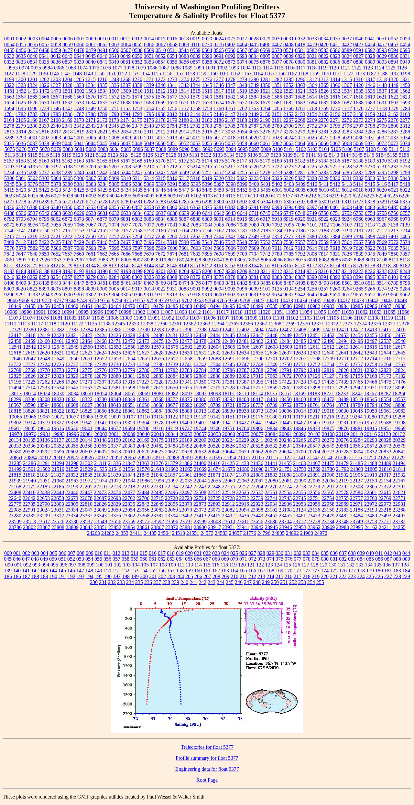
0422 (347, 44)
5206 (102, 166)
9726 (47, 300)
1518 (230, 91)
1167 (292, 73)
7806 (312, 254)
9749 (82, 300)
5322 (242, 178)
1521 (265, 91)
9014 (125, 288)
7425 (55, 242)
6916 (253, 219)
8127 (55, 265)
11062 (361, 312)
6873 (79, 219)
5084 (114, 149)
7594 (102, 248)
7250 (90, 236)
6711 (254, 213)
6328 (370, 201)
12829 (71, 376)
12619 (29, 352)
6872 (67, 219)
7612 (288, 248)
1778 (381, 108)
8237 (393, 271)
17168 (370, 376)
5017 (218, 137)
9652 (347, 294)
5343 (405, 178)
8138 (102, 265)
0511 (172, 50)
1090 (199, 67)
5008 (114, 137)
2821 (102, 131)
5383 (91, 184)
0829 (381, 56)
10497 (242, 306)
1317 (370, 79)
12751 (299, 364)
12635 (256, 352)
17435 (327, 382)
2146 (218, 114)
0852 (137, 62)
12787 (242, 370)
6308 (312, 201)
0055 (21, 44)
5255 (242, 172)
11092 (167, 318)
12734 (142, 364)
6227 (9, 201)
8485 (265, 283)
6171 (276, 195)
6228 (21, 201)
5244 (125, 172)
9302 (91, 294)
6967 (381, 219)
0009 (91, 38)
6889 (207, 219)
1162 (235, 73)
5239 (67, 172)
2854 (126, 131)
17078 (299, 376)
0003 (32, 38)
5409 (300, 184)
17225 (29, 382)
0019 (195, 38)
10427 (258, 300)
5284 (335, 172)
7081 (172, 225)
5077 (33, 149)
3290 (21, 137)
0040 (358, 38)
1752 (125, 108)
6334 (393, 201)
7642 (9, 254)
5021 (265, 137)
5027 (323, 137)
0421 (335, 44)
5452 (242, 190)
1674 (218, 102)
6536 (21, 213)
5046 (114, 143)
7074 (114, 225)
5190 (381, 161)
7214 (405, 230)
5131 (194, 155)
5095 (242, 149)
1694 (9, 108)
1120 (334, 67)
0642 (55, 56)
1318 (381, 79)
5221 (265, 166)
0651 (149, 56)
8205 (196, 271)
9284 (405, 288)
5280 (288, 172)
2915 (195, 131)
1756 (172, 108)
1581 (218, 97)
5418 (405, 184)
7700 (242, 254)
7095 (289, 225)
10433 (286, 300)
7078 (137, 225)
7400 (381, 236)
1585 (265, 97)
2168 (55, 120)
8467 (149, 283)
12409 (314, 329)
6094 (114, 195)
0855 (172, 62)
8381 (253, 277)
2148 (242, 114)
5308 (102, 178)
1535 (358, 91)
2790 (288, 126)
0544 (184, 50)
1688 (358, 102)
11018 (236, 312)
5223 (288, 166)
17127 (327, 376)
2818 (67, 131)
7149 (32, 230)
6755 (381, 213)
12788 (256, 370)
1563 (9, 97)
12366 (246, 323)
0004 (44, 38)
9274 (381, 288)
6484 (381, 207)
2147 (230, 114)
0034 (323, 38)
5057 (230, 143)
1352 (288, 85)
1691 (381, 102)
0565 (218, 50)
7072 (102, 225)
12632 (214, 352)
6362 (195, 207)
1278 (230, 79)
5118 (55, 155)
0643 (67, 56)
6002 (289, 190)
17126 (313, 376)
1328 (67, 85)
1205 (79, 79)
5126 (148, 155)
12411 (342, 329)
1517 (218, 91)
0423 (358, 44)
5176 (230, 161)
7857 (405, 254)
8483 (254, 283)
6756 (393, 213)
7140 (9, 230)
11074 (28, 318)
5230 (370, 166)
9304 (114, 294)
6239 (44, 201)
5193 (9, 166)
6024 (21, 195)
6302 (242, 201)
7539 (195, 242)
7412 (21, 242)
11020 (264, 312)
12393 (157, 329)
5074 (405, 143)
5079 (56, 149)
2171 (90, 120)
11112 (10, 323)
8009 (149, 259)
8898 (79, 288)
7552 (265, 242)
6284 (172, 201)
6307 (300, 201)
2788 (265, 126)
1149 (88, 73)
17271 (86, 382)
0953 (12, 67)
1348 (242, 85)
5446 (172, 190)
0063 (114, 44)
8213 (288, 271)
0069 (184, 44)
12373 (346, 323)
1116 (290, 67)
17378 (214, 382)
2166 (32, 120)
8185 (32, 271)
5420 (21, 190)
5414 (358, 184)
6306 (289, 201)
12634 (242, 352)
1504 (102, 91)
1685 (323, 102)
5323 (253, 178)
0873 (230, 62)
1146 (54, 73)
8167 (288, 265)
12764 (384, 364)
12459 (29, 341)
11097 (223, 318)
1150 (99, 73)
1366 (335, 85)
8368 (172, 277)
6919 (288, 219)
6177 (288, 195)
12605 (228, 347)
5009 (126, 137)
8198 (126, 271)
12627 (142, 352)
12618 (14, 352)
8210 (254, 271)
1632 (67, 102)
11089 (126, 318)
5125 (136, 155)
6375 (207, 207)
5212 (172, 166)
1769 (323, 108)
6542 (44, 213)
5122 (101, 155)
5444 (149, 190)
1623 (405, 97)
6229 (32, 201)
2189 (253, 120)
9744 (70, 300)
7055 (56, 225)
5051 (172, 143)
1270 (137, 79)
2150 (265, 114)
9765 (222, 300)
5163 (79, 161)
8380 (242, 277)
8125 (32, 265)
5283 (323, 172)
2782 (195, 126)
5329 (323, 178)
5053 (195, 143)
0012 (125, 38)
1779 (393, 108)
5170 (160, 161)
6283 (161, 201)
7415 (32, 242)
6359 (160, 207)
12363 (203, 323)
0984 (47, 67)
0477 (67, 50)
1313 (323, 79)
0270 (207, 44)
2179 (172, 120)
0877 (277, 62)
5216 (218, 166)
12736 (157, 364)
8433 (32, 283)
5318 (195, 178)
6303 (254, 201)
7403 (393, 236)
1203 (55, 79)
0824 (347, 56)
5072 (381, 143)
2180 (184, 120)
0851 (125, 62)
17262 (43, 382)
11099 (251, 318)
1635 (102, 102)
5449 (207, 190)
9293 (32, 294)
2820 (91, 131)
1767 (300, 108)
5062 (277, 143)
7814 (323, 254)
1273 (172, 79)
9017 (137, 288)
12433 (185, 335)
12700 (257, 358)
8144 (149, 265)
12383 (72, 329)
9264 (347, 288)
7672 (160, 254)
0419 (312, 44)
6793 (21, 219)
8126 (44, 265)
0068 (172, 44)
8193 (79, 271)
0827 (358, 56)
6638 (172, 213)
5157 (9, 161)
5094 (231, 149)
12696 (242, 358)
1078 (129, 67)
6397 (312, 207)
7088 (242, 225)
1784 (44, 114)
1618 (358, 97)
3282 (335, 131)
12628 (157, 352)
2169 (67, 120)
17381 (228, 382)
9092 (207, 288)
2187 (230, 120)
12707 (299, 358)
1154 (145, 73)
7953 (56, 259)
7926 (44, 259)
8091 (370, 259)
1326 (44, 85)
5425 (79, 190)
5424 (67, 190)
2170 (79, 120)
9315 (184, 294)
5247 (160, 172)
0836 (55, 62)
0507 (126, 50)
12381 (43, 329)
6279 (114, 201)
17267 (71, 382)
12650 (72, 358)
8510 (359, 283)
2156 (335, 114)
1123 (368, 67)
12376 (374, 323)
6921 (312, 219)
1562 (405, 91)
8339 (160, 277)
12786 (228, 370)
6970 (405, 219)
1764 (265, 108)
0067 (161, 44)
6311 (347, 201)
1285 (288, 79)
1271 (149, 79)
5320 (218, 178)
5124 (124, 155)
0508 (137, 50)
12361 (175, 323)
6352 (79, 207)
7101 (312, 225)
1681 (277, 102)
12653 (114, 358)
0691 (218, 56)
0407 (277, 44)
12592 (186, 347)
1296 (300, 79)
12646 (15, 358)
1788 (90, 114)
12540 (399, 341)
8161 (218, 265)
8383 (277, 277)
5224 (300, 166)
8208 (230, 271)
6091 (79, 195)
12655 (143, 358)
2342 (79, 126)
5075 (10, 149)
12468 (100, 341)
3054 (242, 131)
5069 (358, 143)
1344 (195, 85)
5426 (91, 190)
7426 (67, 242)
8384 (288, 277)
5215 (207, 166)
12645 (399, 352)
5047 (125, 143)
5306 (79, 178)
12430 (157, 335)
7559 (323, 242)
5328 (312, 178)
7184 (277, 230)
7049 (44, 225)
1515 (195, 91)
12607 (257, 347)
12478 (199, 341)
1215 (90, 79)
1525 (312, 91)
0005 (56, 38)
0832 (9, 62)
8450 (91, 283)
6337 (21, 207)
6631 (102, 213)
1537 (381, 91)
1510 (137, 91)
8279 (90, 277)
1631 (55, 102)
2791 (300, 126)
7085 (219, 225)
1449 (393, 85)
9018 (149, 288)
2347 (137, 126)
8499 (335, 283)
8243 (405, 271)
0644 (79, 56)
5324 (265, 178)
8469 (161, 283)
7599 (161, 248)
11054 (306, 312)
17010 (256, 376)
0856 (184, 62)
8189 (56, 271)
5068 (347, 143)
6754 (370, 213)
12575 (171, 347)
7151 (56, 230)
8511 (370, 283)
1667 (137, 102)
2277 (405, 120)
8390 (312, 277)
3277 (277, 131)
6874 (90, 219)
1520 (253, 91)
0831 (405, 56)
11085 (98, 318)
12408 (299, 329)
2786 (242, 126)
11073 (14, 318)
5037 (32, 143)
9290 (9, 294)
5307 (91, 178)
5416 (381, 184)
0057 (44, 44)
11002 (139, 312)
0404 (242, 44)
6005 (300, 190)
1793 (137, 114)
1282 (277, 79)
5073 (393, 143)
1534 (347, 91)
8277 (79, 277)
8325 (149, 277)
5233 (405, 166)
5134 (229, 155)
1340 (160, 85)
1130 (43, 73)
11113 (24, 323)
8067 (289, 259)
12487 (313, 341)
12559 (143, 347)
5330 (335, 178)
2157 (347, 114)
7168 (230, 230)
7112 (359, 225)
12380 (29, 329)
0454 (405, 44)
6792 (9, 219)
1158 (190, 73)
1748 (79, 108)
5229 (358, 166)
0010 (102, 38)
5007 (102, 137)
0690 (207, 56)
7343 (230, 236)
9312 (160, 294)
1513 (172, 91)
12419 (43, 335)
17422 (285, 382)
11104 (319, 318)
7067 (91, 225)
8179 (381, 265)
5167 (125, 161)
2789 (277, 126)
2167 (44, 120)
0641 (44, 56)
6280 (126, 201)
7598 (149, 248)
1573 (125, 97)
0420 (323, 44)
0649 (125, 56)
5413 (347, 184)
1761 (230, 108)
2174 (125, 120)
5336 (393, 178)
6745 (265, 213)
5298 (393, 172)
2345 (114, 126)
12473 (142, 341)
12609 (285, 347)
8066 (277, 259)
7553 (277, 242)
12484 (285, 341)
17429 (313, 382)
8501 (347, 283)
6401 (335, 207)
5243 (114, 172)
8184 (21, 271)
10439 (357, 300)
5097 (254, 149)
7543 (207, 242)
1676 (230, 102)
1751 (114, 108)
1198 (405, 73)
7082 (184, 225)
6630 (91, 213)
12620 (43, 352)
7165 (196, 230)
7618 (335, 248)
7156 (114, 230)
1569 (79, 97)
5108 (370, 149)
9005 (114, 288)
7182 (254, 230)
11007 (166, 312)
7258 (160, 236)
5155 (392, 155)
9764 (210, 300)
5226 (323, 166)
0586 (335, 50)
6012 (347, 190)
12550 (86, 347)
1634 (90, 102)
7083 (196, 225)
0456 (21, 50)
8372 (195, 277)
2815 (32, 131)
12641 (342, 352)
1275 (195, 79)
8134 (90, 265)
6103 (207, 195)
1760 (218, 108)
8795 (405, 283)
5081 (79, 149)
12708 (314, 358)
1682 (288, 102)
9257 (323, 288)
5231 (381, 166)
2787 (253, 126)
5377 (44, 184)
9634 (277, 294)
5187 (347, 161)
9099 (253, 288)
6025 (33, 195)
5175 (218, 161)
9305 (126, 294)
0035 (335, 38)
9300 (67, 294)
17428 (299, 382)
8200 (149, 271)
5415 (370, 184)
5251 (207, 172)
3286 (381, 131)
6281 (137, 201)
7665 (114, 254)
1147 (65, 73)
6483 (370, 207)
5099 (266, 149)
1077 (117, 67)
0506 (114, 50)
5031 (370, 137)
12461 (57, 341)
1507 (114, 91)
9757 (140, 300)
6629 (79, 213)
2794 (323, 126)
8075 (301, 259)
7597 (137, 248)
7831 (335, 254)
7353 (277, 236)
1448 (381, 85)
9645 (312, 294)
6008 (312, 190)
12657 (171, 358)
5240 (79, 172)
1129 (32, 73)
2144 (195, 114)
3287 (393, 131)
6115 (230, 195)
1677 (242, 102)
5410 (312, 184)
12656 (157, 358)
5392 (184, 184)
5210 (149, 166)
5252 (218, 172)
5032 (381, 137)
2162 (393, 114)
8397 (381, 277)
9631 (253, 294)
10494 (214, 306)
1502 (79, 91)
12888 (214, 376)
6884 (160, 219)
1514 (184, 91)
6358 (149, 207)
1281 (265, 79)
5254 (230, 172)
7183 (265, 230)
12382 (57, 329)
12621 (57, 352)
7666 (125, 254)
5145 (357, 155)
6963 (370, 219)
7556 (288, 242)
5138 (276, 155)
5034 (405, 137)
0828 (370, 56)
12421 (71, 335)
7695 (207, 254)
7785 (288, 254)
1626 (32, 102)
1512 (160, 91)
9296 (56, 294)
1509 (126, 91)
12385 (100, 329)
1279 (242, 79)
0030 (277, 38)
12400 (214, 329)
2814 (21, 131)
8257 (67, 277)
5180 (277, 161)
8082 (324, 259)
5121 (89, 155)
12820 (342, 370)
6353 (90, 207)
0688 (184, 56)
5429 (102, 190)
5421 (32, 190)
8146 (172, 265)
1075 (94, 67)
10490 (199, 306)
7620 (358, 248)
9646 (323, 294)
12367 (260, 323)
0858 (207, 62)
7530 (184, 242)
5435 (137, 190)
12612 (327, 347)
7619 (347, 248)
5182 (300, 161)
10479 (157, 306)
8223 (358, 271)
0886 (335, 62)
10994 (67, 312)
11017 (222, 312)
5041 (79, 143)
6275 (67, 201)
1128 (20, 73)
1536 (370, 91)
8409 (21, 283)
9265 (358, 288)
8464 (137, 283)
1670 (172, 102)
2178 (160, 120)
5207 (114, 166)
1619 (370, 97)
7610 (265, 248)
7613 (300, 248)
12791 (285, 370)
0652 (160, 56)
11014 (208, 312)
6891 (218, 219)
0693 (242, 56)
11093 (181, 318)
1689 (370, 102)
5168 (137, 161)
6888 (195, 219)
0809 (288, 56)
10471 (142, 306)
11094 (195, 318)
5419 (9, 190)
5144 (346, 155)
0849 (114, 62)
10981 (299, 306)
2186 (218, 120)
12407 (285, 329)
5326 (288, 178)
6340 (55, 207)
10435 (315, 300)
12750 (285, 364)
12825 (14, 376)
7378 (300, 236)
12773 (57, 370)
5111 (393, 149)
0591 (358, 50)
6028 (68, 195)
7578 (21, 248)
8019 (173, 259)
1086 (152, 67)
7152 (67, 230)
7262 (195, 236)
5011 (149, 137)
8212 (277, 271)
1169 (315, 73)
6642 (219, 213)
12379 (15, 329)
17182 (399, 376)
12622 (71, 352)
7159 (149, 230)
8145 (160, 265)
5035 (9, 143)
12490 (327, 341)
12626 (128, 352)
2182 (207, 120)
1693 (405, 102)
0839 (79, 62)
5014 (184, 137)
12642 (356, 352)
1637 (114, 102)
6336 (9, 207)
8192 (67, 271)
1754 (149, 108)
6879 (114, 219)
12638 (299, 352)
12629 (171, 352)
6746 (277, 213)
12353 (132, 323)
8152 (207, 265)
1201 (32, 79)
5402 (277, 184)
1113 (257, 67)
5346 (21, 184)
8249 (21, 277)
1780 (405, 108)
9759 (163, 300)
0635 (21, 56)
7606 (230, 248)
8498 (324, 283)
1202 (44, 79)
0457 (32, 50)
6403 (347, 207)
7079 (149, 225)
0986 (59, 67)
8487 (289, 283)
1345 (207, 85)
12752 (313, 364)
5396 (207, 184)
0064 (126, 44)
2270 (323, 120)
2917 (218, 131)
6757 (405, 213)
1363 (300, 85)
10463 (100, 306)
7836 (347, 254)
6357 (137, 207)
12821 (356, 370)
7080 (161, 225)
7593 (91, 248)
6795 (44, 219)
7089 (254, 225)
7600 (172, 248)
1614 (312, 97)
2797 (358, 126)
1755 (160, 108)
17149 (342, 376)
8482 (242, 283)
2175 (137, 120)
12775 (86, 370)
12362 (189, 323)
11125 (91, 323)
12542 (29, 347)
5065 (312, 143)
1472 (44, 91)
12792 (299, 370)
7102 (324, 225)
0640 (32, 56)
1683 (300, 102)
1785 (55, 114)
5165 (102, 161)
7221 (55, 236)
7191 (359, 230)
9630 (242, 294)
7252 (114, 236)
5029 (347, 137)
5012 (160, 137)
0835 (44, 62)
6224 (381, 195)
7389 (347, 236)
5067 (335, 143)
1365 (323, 85)
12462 (71, 341)
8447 (79, 283)
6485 (393, 207)
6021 (393, 190)
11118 (50, 323)
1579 (195, 97)
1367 (347, 85)
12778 (114, 370)
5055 (207, 143)
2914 (184, 131)
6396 (300, 207)
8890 (44, 288)
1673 (207, 102)
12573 (157, 347)
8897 (67, 288)
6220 (346, 195)
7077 (126, 225)
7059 (67, 225)
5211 (161, 166)
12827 (43, 376)
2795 (335, 126)
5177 (242, 161)
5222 (277, 166)
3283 (347, 131)
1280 (253, 79)
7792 (300, 254)
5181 (288, 161)
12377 (388, 323)
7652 (55, 254)
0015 (160, 38)
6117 (242, 195)
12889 (228, 376)
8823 (32, 288)
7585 (44, 248)
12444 (214, 335)
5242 (102, 172)
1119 (323, 67)
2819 (79, 131)
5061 (265, 143)
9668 (24, 300)
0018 (184, 38)
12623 (86, 352)
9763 (198, 300)
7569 (381, 242)
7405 (405, 236)
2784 (218, 126)
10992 (53, 312)
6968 (393, 219)
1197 (394, 73)
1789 (102, 114)
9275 (393, 288)
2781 (184, 126)
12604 (214, 347)
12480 (228, 341)
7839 (358, 254)
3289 (9, 137)
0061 (91, 44)
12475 (157, 341)
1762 (242, 108)
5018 (230, 137)
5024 (288, 137)
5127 (159, 155)
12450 (299, 335)
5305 (67, 178)
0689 (195, 56)
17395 (256, 382)
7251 (102, 236)
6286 (196, 201)
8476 (196, 283)
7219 (32, 236)
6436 (358, 207)
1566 (44, 97)
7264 (218, 236)
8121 (9, 265)
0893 (381, 62)
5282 (312, 172)
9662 (405, 294)
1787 (79, 114)
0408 (288, 44)
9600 (218, 294)
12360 (161, 323)
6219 (334, 195)
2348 (149, 126)
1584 (253, 97)
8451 (102, 283)
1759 (207, 108)
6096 (138, 195)
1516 (207, 91)
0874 (242, 62)
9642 (300, 294)
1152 (122, 73)
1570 (90, 97)
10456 (43, 306)
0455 (9, 50)
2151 (277, 114)
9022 (160, 288)
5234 (9, 172)
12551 (100, 347)
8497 (312, 283)
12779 (128, 370)
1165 (269, 73)
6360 (172, 207)
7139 (404, 225)
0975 (36, 67)
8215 (312, 271)
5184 (323, 161)
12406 (271, 329)
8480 (219, 283)
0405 (253, 44)
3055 (253, 131)
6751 (335, 213)
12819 (327, 370)
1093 (234, 67)
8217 (335, 271)
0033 (312, 38)
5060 (253, 143)
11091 (153, 318)
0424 (370, 44)
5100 (277, 149)
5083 (103, 149)
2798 (370, 126)
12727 (71, 364)
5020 (253, 137)
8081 (312, 259)
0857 (195, 62)
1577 (172, 97)
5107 (359, 149)
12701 (271, 358)
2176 (149, 120)
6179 (299, 195)
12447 (256, 335)
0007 (79, 38)
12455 (370, 335)
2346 (125, 126)
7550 (253, 242)
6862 (55, 219)
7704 (253, 254)
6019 (370, 190)
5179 (265, 161)
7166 (207, 230)
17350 (199, 382)
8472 (172, 283)
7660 (79, 254)
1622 (393, 97)
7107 (347, 225)
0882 (323, 62)
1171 (337, 73)
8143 (137, 265)
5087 (149, 149)
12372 (331, 323)
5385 (114, 184)
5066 (323, 143)
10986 (370, 306)
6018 (358, 190)
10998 (124, 312)
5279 (277, 172)
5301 (21, 178)
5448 (196, 190)
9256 (312, 288)
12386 (114, 329)
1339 (149, 85)
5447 (184, 190)
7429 (79, 242)
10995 (82, 312)
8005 (126, 259)
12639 (313, 352)
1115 (279, 67)
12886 (199, 376)
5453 (254, 190)
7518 (172, 242)
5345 (9, 184)
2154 (312, 114)
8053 (254, 259)
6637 (161, 213)
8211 (265, 271)
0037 (347, 38)
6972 (9, 225)
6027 (56, 195)
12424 (100, 335)
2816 (44, 131)
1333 (79, 85)
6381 (218, 207)
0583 (323, 50)
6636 (149, 213)
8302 (137, 277)
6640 (196, 213)
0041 (370, 38)
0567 (242, 50)
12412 (356, 329)
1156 (167, 73)
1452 (21, 91)
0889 (370, 62)
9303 (102, 294)
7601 (184, 248)
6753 (358, 213)
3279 (300, 131)
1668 (149, 102)
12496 (356, 341)
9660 (393, 294)
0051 (381, 38)
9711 (36, 300)
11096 (209, 318)
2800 (393, 126)
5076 (21, 149)
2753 (160, 126)
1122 (357, 67)
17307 (100, 382)
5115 (32, 155)
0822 (323, 56)
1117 (301, 67)
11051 (278, 312)
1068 (71, 67)
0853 (149, 62)
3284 (358, 131)
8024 (184, 259)
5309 (114, 178)
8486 (277, 283)
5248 (172, 172)
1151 (111, 73)
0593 (381, 50)
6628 (67, 213)
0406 (265, 44)
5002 (44, 137)
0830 (393, 56)
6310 (335, 201)
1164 (258, 73)
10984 (342, 306)
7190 (347, 230)
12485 (299, 341)
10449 (14, 306)
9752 (105, 300)
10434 (300, 300)
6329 (381, 201)
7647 (21, 254)
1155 (156, 73)
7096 (300, 225)
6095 (126, 195)
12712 (356, 358)
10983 (327, 306)
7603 (196, 248)
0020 (207, 38)
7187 (312, 230)
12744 (214, 364)
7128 (381, 225)
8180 (393, 265)
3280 (312, 131)
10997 (110, 312)
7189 (335, 230)
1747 (67, 108)
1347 (230, 85)
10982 (313, 306)
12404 (257, 329)
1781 (9, 114)
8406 (405, 277)
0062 (102, 44)
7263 (207, 236)
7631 (381, 248)
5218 (242, 166)
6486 (405, 207)
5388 (137, 184)
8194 (91, 271)
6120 (264, 195)
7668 (137, 254)
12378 (403, 323)
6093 (103, 195)
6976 (32, 225)
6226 (404, 195)
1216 (102, 79)
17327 (142, 382)
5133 (217, 155)
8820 (21, 288)
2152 (288, 114)
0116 (196, 44)
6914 (230, 219)
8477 (207, 283)
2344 (102, 126)
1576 (160, 97)
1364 (312, 85)
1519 (242, 91)
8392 (335, 277)
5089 (173, 149)
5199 (79, 166)
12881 (128, 376)
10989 (11, 312)
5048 (137, 143)
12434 (199, 335)
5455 (265, 190)
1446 (370, 85)
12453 (342, 335)
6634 (137, 213)
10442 (371, 300)
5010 (137, 137)
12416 (399, 329)
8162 (230, 265)
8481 (230, 283)
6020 (381, 190)
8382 (265, 277)
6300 (219, 201)
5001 (32, 137)
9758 (152, 300)
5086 (138, 149)
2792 (312, 126)
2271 (335, 120)
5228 (347, 166)
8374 (207, 277)
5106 (347, 149)
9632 (265, 294)
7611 (277, 248)
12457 (399, 335)
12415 (384, 329)
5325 (277, 178)
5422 (44, 190)
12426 (114, 335)
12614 (356, 347)
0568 (253, 50)
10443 (386, 300)
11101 (278, 318)
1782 (21, 114)
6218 (323, 195)
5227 (335, 166)
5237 (44, 172)
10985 (356, 306)
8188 (44, 271)
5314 (149, 178)
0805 (265, 56)
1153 (133, 73)
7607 (242, 248)
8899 (90, 288)
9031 (172, 288)
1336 (114, 85)
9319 (207, 294)
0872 (218, 62)
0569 (265, 50)
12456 (384, 335)
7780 (277, 254)
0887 (347, 62)
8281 (102, 277)
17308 (114, 382)
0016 (172, 38)
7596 (126, 248)
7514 (160, 242)
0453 (393, 44)
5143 (334, 155)
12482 (256, 341)
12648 (43, 358)
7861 (10, 259)
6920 (300, 219)
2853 (114, 131)
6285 (184, 201)
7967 (79, 259)
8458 (114, 283)
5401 (265, 184)
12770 (43, 370)
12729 (100, 364)
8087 (347, 259)
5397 (219, 184)
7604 (207, 248)
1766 (288, 108)
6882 (137, 219)
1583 (242, 97)
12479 (214, 341)
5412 (335, 184)
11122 (77, 323)
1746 (55, 108)
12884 (171, 376)
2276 (393, 120)
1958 (160, 114)
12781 (157, 370)
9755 (129, 300)
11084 (84, 318)
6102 (196, 195)
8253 (44, 277)
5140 (299, 155)
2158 (358, 114)
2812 (405, 126)
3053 (230, 131)
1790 (114, 114)
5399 (242, 184)
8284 (114, 277)
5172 (184, 161)
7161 (172, 230)
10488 (185, 306)
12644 (384, 352)
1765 (277, 108)
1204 (67, 79)
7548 (242, 242)
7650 (44, 254)
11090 (140, 318)
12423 (86, 335)
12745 (228, 364)
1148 (77, 73)
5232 (393, 166)
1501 (67, 91)
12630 (185, 352)
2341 (67, 126)
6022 (405, 190)
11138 (104, 323)
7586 (56, 248)
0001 (9, 38)
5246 (149, 172)
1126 (402, 67)
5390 (161, 184)
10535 (271, 306)
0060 (79, 44)
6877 (102, 219)
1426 (358, 85)
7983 (103, 259)
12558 (129, 347)
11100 (265, 318)
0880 (300, 62)
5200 (91, 166)
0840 (90, 62)
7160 (161, 230)
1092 (222, 67)
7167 (219, 230)
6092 (91, 195)
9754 (117, 300)
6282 (149, 201)
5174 (207, 161)
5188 (358, 161)
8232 (381, 271)
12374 (360, 323)
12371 (317, 323)
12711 (342, 358)
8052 (242, 259)
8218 (347, 271)
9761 (175, 300)
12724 (43, 364)
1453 (32, 91)
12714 (370, 358)
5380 (67, 184)
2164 (9, 120)
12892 (242, 376)
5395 (196, 184)
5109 (382, 149)
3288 (405, 131)
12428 (128, 335)
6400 (323, 207)
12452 (327, 335)
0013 (137, 38)
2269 (312, 120)
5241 (90, 172)
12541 (15, 347)
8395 (370, 277)
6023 (10, 195)
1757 (184, 108)
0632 (9, 56)
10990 (25, 312)
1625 (21, 102)
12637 (285, 352)
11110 (387, 318)
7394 (358, 236)
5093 (219, 149)
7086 (230, 225)
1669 (160, 102)
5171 (172, 161)
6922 (323, 219)
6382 (230, 207)
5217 (230, 166)
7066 (79, 225)
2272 (347, 120)
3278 (288, 131)
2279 (21, 126)
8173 (323, 265)
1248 (114, 79)
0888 (358, 62)
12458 (14, 341)
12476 (171, 341)
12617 (399, 347)
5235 (21, 172)
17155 (356, 376)
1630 (44, 102)
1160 (213, 73)
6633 (126, 213)
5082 (91, 149)
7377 (288, 236)
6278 (102, 201)
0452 (381, 44)
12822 (370, 370)
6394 (288, 207)
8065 (266, 259)
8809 (9, 288)
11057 (333, 312)
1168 (303, 73)
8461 (126, 283)
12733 (128, 364)
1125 (391, 67)
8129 (67, 265)
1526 (323, 91)
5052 (184, 143)
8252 (32, 277)
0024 (218, 38)
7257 (149, 236)
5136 (252, 155)
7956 (68, 259)
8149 (184, 265)
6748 (300, 213)
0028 (253, 38)
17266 (57, 382)
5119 (66, 155)
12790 (271, 370)
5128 (171, 155)
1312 (312, 79)
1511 (149, 91)
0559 (195, 50)
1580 (207, 97)
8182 (405, 265)
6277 (91, 201)
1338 (137, 85)
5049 (149, 143)
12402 (242, 329)
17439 (342, 382)
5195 (32, 166)
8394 (358, 277)
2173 (114, 120)
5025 (300, 137)
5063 (288, 143)
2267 (288, 120)
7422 (44, 242)
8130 (79, 265)
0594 (393, 50)
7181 (242, 230)
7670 (149, 254)
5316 (172, 178)
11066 (403, 312)
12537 (384, 341)
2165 (21, 120)
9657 (370, 294)
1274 (184, 79)
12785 (214, 370)
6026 (44, 195)
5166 (114, 161)
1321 (405, 79)
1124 (379, 67)
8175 (347, 265)
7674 (172, 254)
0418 (300, 44)
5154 (381, 155)
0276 (218, 44)
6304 (265, 201)
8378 (230, 277)
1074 (82, 67)
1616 (335, 97)
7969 (91, 259)
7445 (90, 242)
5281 (300, 172)
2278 (9, 126)
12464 (86, 341)
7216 (21, 236)
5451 (230, 190)
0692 (230, 56)
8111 (393, 259)
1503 (91, 91)
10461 (86, 306)
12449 (285, 335)
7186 (300, 230)
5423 (56, 190)
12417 (14, 335)
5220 (253, 166)
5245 (137, 172)
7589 (79, 248)
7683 (195, 254)
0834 (32, 62)
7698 (218, 254)
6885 (172, 219)
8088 (359, 259)
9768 (245, 300)
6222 (358, 195)
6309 (324, 201)
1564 (21, 97)
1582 (230, 97)
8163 (242, 265)
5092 (207, 149)
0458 (44, 50)
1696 (32, 108)
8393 (347, 277)
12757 (356, 364)
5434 (126, 190)
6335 (405, 201)
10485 (171, 306)
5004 (67, 137)
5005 (79, 137)
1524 (300, 91)
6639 (184, 213)
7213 (393, 230)
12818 (313, 370)
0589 (347, 50)
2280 (32, 126)
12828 (57, 376)
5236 (32, 172)
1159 (201, 73)
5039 (55, 143)
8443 (56, 283)
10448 (400, 300)
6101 (184, 195)
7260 (172, 236)
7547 (230, 242)
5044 (90, 143)
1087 (164, 67)
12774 (71, 370)
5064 (300, 143)
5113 (10, 155)
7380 (312, 236)
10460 (71, 306)
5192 (405, 161)
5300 (9, 178)
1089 (187, 67)
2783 (207, 126)
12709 (328, 358)
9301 (79, 294)
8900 (102, 288)
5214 (195, 166)
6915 (242, 219)
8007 (138, 259)
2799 (381, 126)
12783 (185, 370)
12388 (129, 329)
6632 (114, 213)
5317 (184, 178)
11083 (70, 318)
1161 (224, 73)
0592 (370, 50)
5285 (347, 172)
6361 (184, 207)
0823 (335, 56)
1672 (195, 102)
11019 (250, 312)
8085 (336, 259)
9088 (184, 288)
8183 (9, 271)
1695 (21, 108)
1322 (9, 85)
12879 (100, 376)
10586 (285, 306)
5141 (311, 155)
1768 (312, 108)
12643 (370, 352)
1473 (56, 91)
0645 (90, 56)
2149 (253, 114)
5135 (241, 155)
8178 (370, 265)
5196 (44, 166)
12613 (342, 347)
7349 (253, 236)
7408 (9, 242)
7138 (393, 225)
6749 (312, 213)
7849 (381, 254)
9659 (381, 294)
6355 (114, 207)
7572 (393, 242)
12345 (118, 323)
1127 (9, 73)
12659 (200, 358)
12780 (142, 370)
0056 (32, 44)
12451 (313, 335)
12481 (242, 341)
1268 (125, 79)
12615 (370, 347)
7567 (358, 242)
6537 (32, 213)
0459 (56, 50)
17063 (271, 376)
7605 (219, 248)
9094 (218, 288)
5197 (56, 166)
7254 (137, 236)
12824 (399, 370)
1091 (210, 67)
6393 (277, 207)
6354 (102, 207)
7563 (335, 242)
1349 (253, 85)
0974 (24, 67)
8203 (172, 271)
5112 (405, 149)
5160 (44, 161)
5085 (126, 149)
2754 (172, 126)
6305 (277, 201)
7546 (218, 242)
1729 (44, 108)
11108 (373, 318)
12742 (199, 364)
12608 (271, 347)
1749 (90, 108)
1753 (137, 108)
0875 (253, 62)
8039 (207, 259)
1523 (288, 91)
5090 (184, 149)
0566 (230, 50)
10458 (57, 306)
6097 (149, 195)
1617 (347, 97)
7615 (323, 248)
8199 (137, 271)
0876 (265, 62)
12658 (186, 358)
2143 (184, 114)
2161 (381, 114)
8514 (381, 283)
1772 (347, 108)
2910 (137, 131)
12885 (185, 376)
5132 (206, 155)
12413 (370, 329)
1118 (312, 67)
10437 (343, 300)
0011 (114, 38)
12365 (232, 323)
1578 (184, 97)
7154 (91, 230)
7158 (137, 230)
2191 (277, 120)
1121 (345, 67)
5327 (300, 178)
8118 (405, 259)
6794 (32, 219)
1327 (55, 85)
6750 (323, 213)
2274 (370, 120)
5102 (301, 149)
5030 (358, 137)
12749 (271, 364)
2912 (160, 131)
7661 (90, 254)
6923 (335, 219)
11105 (333, 318)
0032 (300, 38)
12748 (256, 364)
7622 (370, 248)
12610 (299, 347)
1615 (323, 97)
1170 (326, 73)
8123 (21, 265)
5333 (370, 178)
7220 (44, 236)
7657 (67, 254)
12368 (274, 323)
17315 (128, 382)
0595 (405, 50)
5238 (55, 172)
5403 (289, 184)
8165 (265, 265)
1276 (207, 79)
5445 (161, 190)
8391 (323, 277)
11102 (292, 318)
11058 (347, 312)
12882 (142, 376)
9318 (195, 294)
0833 (21, 62)
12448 (271, 335)
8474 (184, 283)
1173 (360, 73)
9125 (277, 288)
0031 (288, 38)
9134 (288, 288)
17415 (271, 382)
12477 (185, 341)
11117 (37, 323)
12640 (327, 352)
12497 (370, 341)
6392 (265, 207)
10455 (29, 306)
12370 (303, 323)
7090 (265, 225)
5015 (195, 137)
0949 (405, 62)
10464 (114, 306)
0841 (102, 62)
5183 (312, 161)
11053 (292, 312)
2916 (207, 131)
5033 (393, 137)
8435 (44, 283)
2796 (347, 126)
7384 (335, 236)
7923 (33, 259)
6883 (149, 219)
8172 (312, 265)
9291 (21, 294)
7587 (67, 248)
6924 (347, 219)
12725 (57, 364)
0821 (312, 56)
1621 (381, 97)
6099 (173, 195)
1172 (348, 73)
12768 (14, 370)
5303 (44, 178)
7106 (335, 225)
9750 (94, 300)
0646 (102, 56)
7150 (44, 230)
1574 (137, 97)
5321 (230, 178)
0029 (265, 38)
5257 (253, 172)
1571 (102, 97)
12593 (200, 347)
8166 (277, 265)
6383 (242, 207)
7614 (312, 248)
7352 (265, 236)
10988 (399, 306)
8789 (393, 283)
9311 (149, 294)
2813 (9, 131)
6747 (288, 213)
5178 (253, 161)
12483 (271, 341)
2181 (195, 120)
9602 (230, 294)
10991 (39, 312)
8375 (218, 277)
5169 (149, 161)
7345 (242, 236)
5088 (161, 149)
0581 (300, 50)
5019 (242, 137)
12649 (57, 358)
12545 (57, 347)
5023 (277, 137)
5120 (78, 155)
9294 (44, 294)
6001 (277, 190)
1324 (32, 85)
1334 (90, 85)
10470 (128, 306)
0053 (405, 38)
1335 (102, 85)
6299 (207, 201)
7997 (114, 259)
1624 (9, 102)
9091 (195, 288)
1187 (371, 73)
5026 (312, 137)
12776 (100, 370)
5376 (32, 184)
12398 (200, 329)
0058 (56, 44)
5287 (358, 172)
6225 (392, 195)
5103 (312, 149)
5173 (195, 161)
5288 (370, 172)
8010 (161, 259)
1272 (160, 79)
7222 (67, 236)
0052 (393, 38)
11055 (319, 312)
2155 (323, 114)
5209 (137, 166)
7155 (102, 230)
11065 (389, 312)
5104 (324, 149)
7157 (126, 230)
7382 (323, 236)
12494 (342, 341)
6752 (347, 213)
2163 (405, 114)
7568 (370, 242)
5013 (172, 137)
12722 (14, 364)
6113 (219, 195)
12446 (242, 335)
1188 (382, 73)
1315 (347, 79)
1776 (358, 108)
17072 (285, 376)
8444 (67, 283)
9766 (233, 300)
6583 (56, 213)
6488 (9, 213)
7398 (370, 236)
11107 (360, 318)
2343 (90, 126)
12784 (199, 370)
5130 (183, 155)
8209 (242, 271)
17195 (14, 382)
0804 (253, 56)
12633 (228, 352)
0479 (91, 50)
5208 (126, 166)
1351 (277, 85)
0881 (312, 62)
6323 (358, 201)
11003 (153, 312)
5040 (67, 143)
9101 (265, 288)
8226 (370, 271)
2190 (265, 120)
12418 (29, 335)
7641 (405, 248)
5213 (184, 166)
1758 (195, 108)
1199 (9, 79)
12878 (86, 376)
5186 (335, 161)
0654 (172, 56)
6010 (324, 190)
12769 (29, 370)
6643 (230, 213)
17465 (356, 382)
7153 (79, 230)
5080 (68, 149)
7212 (381, 230)
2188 (242, 120)
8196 (102, 271)
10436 (329, 300)
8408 (9, 283)
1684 (312, 102)
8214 (300, 271)
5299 (405, 172)
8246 (9, 277)
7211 (370, 230)
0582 (312, 50)
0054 (9, 44)
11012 (194, 312)
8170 (300, 265)
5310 (126, 178)
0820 (300, 56)
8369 (184, 277)
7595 (114, 248)
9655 (358, 294)
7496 (149, 242)
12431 (171, 335)
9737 (59, 300)
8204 (184, 271)
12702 (285, 358)
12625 (114, 352)
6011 (335, 190)
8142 (125, 265)
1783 (32, 114)
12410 (328, 329)
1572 (114, 97)
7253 (125, 236)
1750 (102, 108)
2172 (102, 120)
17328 (157, 382)
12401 (228, 329)
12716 (384, 358)
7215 (9, 236)
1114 (268, 67)
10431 (272, 300)
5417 (393, 184)
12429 (142, 335)
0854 (160, 62)
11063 (375, 312)
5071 (370, 143)
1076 (106, 67)
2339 (44, 126)
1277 (218, 79)
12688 (214, 358)
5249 (184, 172)
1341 (172, 85)
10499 (256, 306)
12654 (129, 358)
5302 (32, 178)
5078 (44, 149)
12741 (185, 364)
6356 (125, 207)
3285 (370, 131)
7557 (300, 242)
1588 (300, 97)
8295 (125, 277)
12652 (100, 358)
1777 (370, 108)
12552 (114, 347)
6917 (265, 219)
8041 (219, 259)
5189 (370, 161)
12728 (86, 364)
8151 (195, 265)
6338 (32, 207)
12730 (114, 364)
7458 (114, 242)
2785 (230, 126)
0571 (288, 50)
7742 (265, 254)
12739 (171, 364)
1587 (288, 97)
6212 (311, 195)
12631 (199, 352)
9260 (335, 288)
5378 (56, 184)
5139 (287, 155)
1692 (393, 102)
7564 (347, 242)
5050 (160, 143)
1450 (405, 85)
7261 (184, 236)
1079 (141, 67)
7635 (393, 248)
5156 (404, 155)
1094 (245, 67)
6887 (184, 219)
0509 (149, 50)
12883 (157, 376)
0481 (102, 50)
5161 (55, 161)
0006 (67, 38)
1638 (125, 102)
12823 (384, 370)
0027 (242, 38)
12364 (218, 323)
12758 (370, 364)
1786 (67, 114)
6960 (358, 219)
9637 (288, 294)
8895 (55, 288)
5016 (207, 137)
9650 (335, 294)
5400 (254, 184)
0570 (277, 50)
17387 (242, 382)
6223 (369, 195)
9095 (230, 288)
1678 (253, 102)
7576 (9, 248)
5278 (265, 172)
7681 (184, 254)
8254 (55, 277)
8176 (358, 265)
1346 (218, 85)
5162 (67, 161)
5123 (113, 155)
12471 (114, 341)
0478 (79, 50)
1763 (253, 108)
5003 (56, 137)
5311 (137, 178)
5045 (102, 143)
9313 (172, 294)
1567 (55, 97)
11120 (64, 323)
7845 (370, 254)
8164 (253, 265)
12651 (86, 358)
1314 (335, 79)
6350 (67, 207)
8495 (300, 283)
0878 (288, 62)
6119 (253, 195)
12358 (146, 323)
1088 (175, 67)
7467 (125, 242)
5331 (347, 178)
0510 (161, 50)
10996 (96, 312)
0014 (149, 38)
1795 (149, 114)
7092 (277, 225)
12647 (29, 358)
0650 (137, 56)
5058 (242, 143)
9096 (242, 288)
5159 (32, 161)
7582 (32, 248)
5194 (21, 166)
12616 (384, 347)
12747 (242, 364)
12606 (242, 347)
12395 (171, 329)
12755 (342, 364)
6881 (125, 219)
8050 (231, 259)
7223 (79, 236)
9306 (137, 294)
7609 (254, 248)
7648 (32, 254)
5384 (102, 184)
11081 (56, 318)
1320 (393, 79)
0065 (137, 44)
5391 (172, 184)
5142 (322, 155)
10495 (228, 306)
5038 (44, 143)
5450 (219, 190)
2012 (172, 114)
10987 (384, 306)
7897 (21, 259)
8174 (335, 265)
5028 (335, 137)
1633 (79, 102)
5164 (90, 161)
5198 (67, 166)
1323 (21, 85)
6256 (56, 201)
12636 (271, 352)
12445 (228, 335)
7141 (21, 230)
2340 (55, 126)
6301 (230, 201)
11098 (237, 318)
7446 (102, 242)
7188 (324, 230)
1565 (32, 97)
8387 (300, 277)
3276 (265, 131)
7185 (289, 230)
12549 (72, 347)
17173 (384, 376)
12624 (100, 352)
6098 (161, 195)
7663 (102, 254)
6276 (79, 201)
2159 (370, 114)
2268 (300, 120)
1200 (21, 79)
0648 (114, 56)
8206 (207, 271)
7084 (207, 225)
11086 (112, 318)
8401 (393, 277)
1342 (184, 85)
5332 (358, 178)
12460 (43, 341)
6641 (207, 213)
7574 (405, 242)
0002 (21, 38)
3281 (323, 131)
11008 (180, 312)
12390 (143, 329)
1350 (265, 85)
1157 (179, 73)
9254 (300, 288)
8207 (219, 271)
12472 (128, 341)
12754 (327, 364)
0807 (277, 56)
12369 (289, 323)
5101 (289, 149)
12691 (228, 358)
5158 (21, 161)
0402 (230, 44)
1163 (247, 73)
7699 (230, 254)
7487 (137, 242)
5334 (381, 178)
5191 (393, 161)
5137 (264, 155)
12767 (399, 364)
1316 (358, 79)
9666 (12, 300)
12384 (86, 329)
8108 (382, 259)
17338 (171, 382)
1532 (335, 91)
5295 (381, 172)
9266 (370, 288)
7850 (393, 254)
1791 (125, 114)
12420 (57, 335)
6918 (277, 219)
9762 (187, 300)
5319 (207, 178)
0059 (67, 44)
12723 (29, 364)
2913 (172, 131)
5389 (149, 184)
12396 (186, 329)
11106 (346, 318)
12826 (29, 376)
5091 (196, 149)
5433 (114, 190)
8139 (114, 265)
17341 (185, 382)
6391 (253, 207)
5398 (230, 184)
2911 (149, 131)
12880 (114, 376)
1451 (9, 91)
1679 (265, 102)
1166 (281, 73)
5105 (336, 149)
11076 (42, 318)
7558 (312, 242)
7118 (370, 225)
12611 (314, 347)
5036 (21, 143)
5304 (56, 178)
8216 (323, 271)
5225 (312, 166)
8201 (161, 271)
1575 (149, 97)
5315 (160, 178)
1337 (125, 85)
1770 (335, 108)
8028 (196, 259)
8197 (114, 271)
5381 (79, 184)
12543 (43, 347)
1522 (277, 91)
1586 (277, 97)
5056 (218, 143)
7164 (184, 230)
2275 (381, 120)
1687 (347, 102)
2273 (358, 120)
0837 (67, 62)
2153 (300, 114)
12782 (171, 370)
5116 (44, 155)
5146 (369, 155)
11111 (400, 318)
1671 (184, 102)
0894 (393, 62)
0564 (207, 50)
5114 (21, 155)
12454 (356, 335)
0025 (230, 38)
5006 (91, 137)
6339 (44, 207)
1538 (393, 91)
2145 (207, 114)
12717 (399, 358)
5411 (324, 184)
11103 (306, 318)
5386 (126, 184)
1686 (335, 102)
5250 (195, 172)
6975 (21, 225)
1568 (67, 97)
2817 (56, 131)
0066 (149, 44)
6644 (242, 213)
